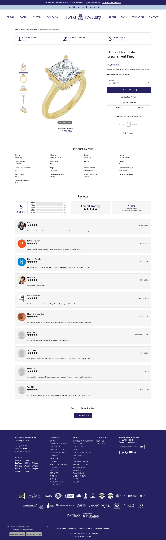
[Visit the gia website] (121, 496)
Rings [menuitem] (52, 441)
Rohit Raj (31, 277)
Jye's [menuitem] (75, 458)
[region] (64, 88)
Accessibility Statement (101, 529)
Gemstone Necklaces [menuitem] (59, 484)
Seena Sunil (31, 368)
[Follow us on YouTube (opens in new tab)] (131, 452)
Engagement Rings (32, 29)
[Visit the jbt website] (143, 496)
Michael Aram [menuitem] (79, 467)
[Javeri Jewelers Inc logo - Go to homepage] (83, 17)
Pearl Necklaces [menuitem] (57, 482)
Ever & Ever (88, 157)
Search (24, 40)
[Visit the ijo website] (132, 496)
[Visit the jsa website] (65, 505)
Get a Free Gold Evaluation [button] (111, 2)
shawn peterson (33, 295)
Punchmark (87, 536)
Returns (140, 107)
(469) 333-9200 (65, 130)
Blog (124, 17)
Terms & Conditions (85, 529)
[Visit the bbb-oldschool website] (78, 496)
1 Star (33, 212)
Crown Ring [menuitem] (78, 443)
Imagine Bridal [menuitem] (79, 455)
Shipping (118, 107)
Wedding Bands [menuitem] (57, 449)
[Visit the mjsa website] (105, 506)
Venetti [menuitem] (76, 482)
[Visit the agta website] (48, 496)
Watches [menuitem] (53, 476)
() (65, 203)
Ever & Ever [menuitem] (78, 449)
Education (138, 17)
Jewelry (23, 17)
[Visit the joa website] (50, 506)
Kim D (29, 222)
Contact (153, 17)
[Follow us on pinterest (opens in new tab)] (123, 452)
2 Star (33, 210)
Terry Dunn (31, 350)
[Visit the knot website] (94, 506)
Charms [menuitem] (53, 467)
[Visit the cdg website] (102, 496)
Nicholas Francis (34, 259)
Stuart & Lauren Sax (35, 314)
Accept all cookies (34, 534)
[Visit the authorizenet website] (58, 496)
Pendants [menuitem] (54, 461)
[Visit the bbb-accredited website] (69, 496)
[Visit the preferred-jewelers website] (129, 506)
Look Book (52, 17)
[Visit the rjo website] (140, 506)
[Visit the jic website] (41, 506)
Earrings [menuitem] (54, 455)
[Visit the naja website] (116, 506)
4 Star (33, 205)
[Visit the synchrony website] (73, 515)
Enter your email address (128, 442)
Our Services (101, 443)
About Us (100, 441)
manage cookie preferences (23, 529)
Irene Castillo (32, 332)
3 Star (33, 207)
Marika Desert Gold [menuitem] (59, 443)
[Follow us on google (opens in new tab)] (126, 452)
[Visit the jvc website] (81, 506)
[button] (71, 7)
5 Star (33, 203)
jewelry (23, 29)
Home (16, 29)
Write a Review (83, 415)
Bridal (10, 17)
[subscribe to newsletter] (141, 446)
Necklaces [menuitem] (54, 458)
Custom (36, 17)
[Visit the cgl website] (110, 496)
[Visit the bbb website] (85, 496)
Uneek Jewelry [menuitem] (79, 476)
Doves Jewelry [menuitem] (79, 446)
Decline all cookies (17, 534)
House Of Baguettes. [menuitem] (82, 452)
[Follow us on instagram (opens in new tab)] (135, 452)
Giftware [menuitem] (54, 473)
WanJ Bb (31, 387)
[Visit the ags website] (34, 496)
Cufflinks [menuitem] (54, 470)
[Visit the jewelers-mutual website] (30, 506)
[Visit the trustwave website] (91, 515)
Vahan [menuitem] (76, 479)
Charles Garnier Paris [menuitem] (83, 441)
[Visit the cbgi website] (93, 496)
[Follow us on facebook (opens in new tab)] (120, 452)
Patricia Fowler (33, 240)
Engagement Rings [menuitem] (58, 452)
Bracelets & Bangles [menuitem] (59, 464)
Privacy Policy (72, 529)
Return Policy (61, 529)
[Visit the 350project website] (22, 496)
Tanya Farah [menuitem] (78, 473)
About (112, 17)
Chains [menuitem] (53, 479)
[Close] (163, 2)
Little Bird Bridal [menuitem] (81, 461)
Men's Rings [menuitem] (55, 446)
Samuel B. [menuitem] (77, 470)
